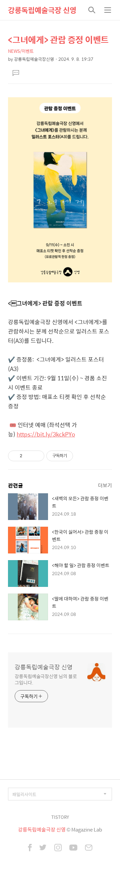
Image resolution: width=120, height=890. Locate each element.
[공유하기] (28, 456)
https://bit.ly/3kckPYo (46, 434)
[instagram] (58, 848)
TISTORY (60, 816)
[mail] (88, 848)
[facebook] (30, 848)
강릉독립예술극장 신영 (42, 10)
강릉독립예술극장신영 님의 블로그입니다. (46, 679)
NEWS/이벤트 (21, 50)
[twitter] (43, 848)
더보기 (105, 485)
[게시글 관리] (37, 456)
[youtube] (73, 848)
